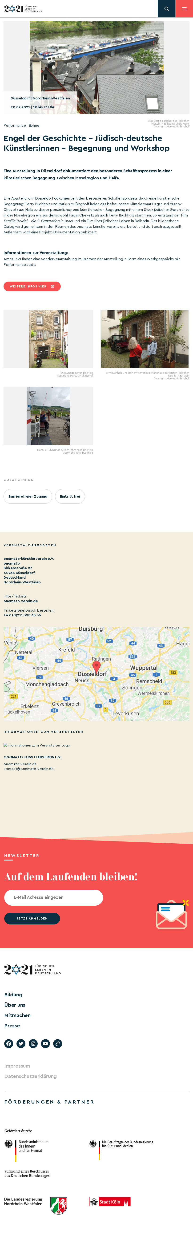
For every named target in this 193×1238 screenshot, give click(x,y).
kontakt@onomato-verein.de (29, 769)
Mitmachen (17, 1015)
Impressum (17, 1066)
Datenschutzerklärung (30, 1076)
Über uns (14, 1005)
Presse (12, 1025)
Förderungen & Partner (49, 1101)
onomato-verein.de (21, 601)
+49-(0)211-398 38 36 (22, 615)
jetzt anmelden (32, 918)
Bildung (13, 994)
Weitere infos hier (28, 286)
